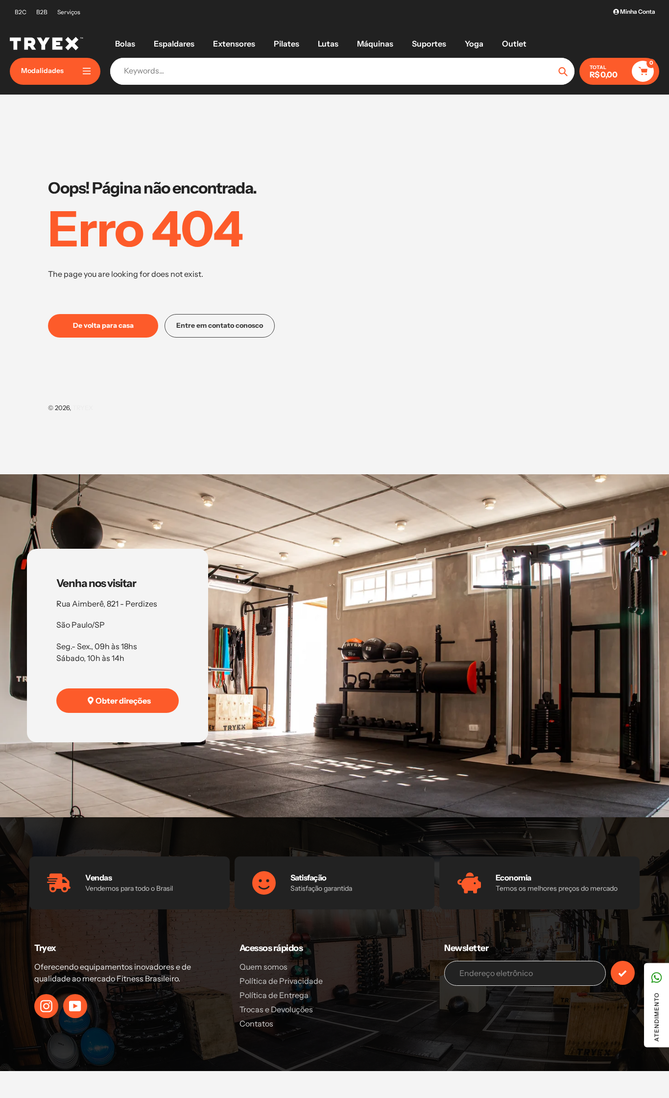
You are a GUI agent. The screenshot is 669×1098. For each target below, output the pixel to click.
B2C (20, 12)
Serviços (68, 12)
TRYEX (82, 408)
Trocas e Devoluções (276, 1009)
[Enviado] (623, 973)
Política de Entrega (274, 995)
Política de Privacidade (281, 981)
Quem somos (263, 967)
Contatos (256, 1023)
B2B (42, 12)
